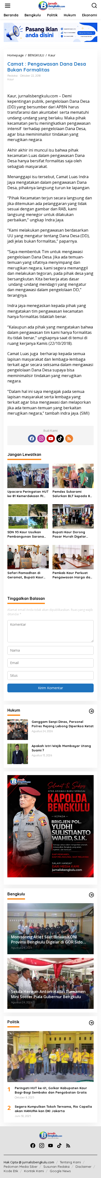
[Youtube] (51, 438)
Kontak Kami (34, 1171)
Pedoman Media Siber (21, 1166)
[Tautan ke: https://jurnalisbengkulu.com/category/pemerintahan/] (91, 895)
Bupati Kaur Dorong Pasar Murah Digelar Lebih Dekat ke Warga (70, 534)
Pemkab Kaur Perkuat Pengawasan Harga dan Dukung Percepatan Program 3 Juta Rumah (72, 575)
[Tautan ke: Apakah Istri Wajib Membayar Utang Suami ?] (17, 753)
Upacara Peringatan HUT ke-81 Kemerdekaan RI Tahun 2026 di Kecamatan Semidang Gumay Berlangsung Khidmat (28, 494)
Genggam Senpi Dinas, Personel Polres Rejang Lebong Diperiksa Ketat (63, 724)
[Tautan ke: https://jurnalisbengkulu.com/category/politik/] (91, 1023)
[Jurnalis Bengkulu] (51, 5)
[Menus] (8, 5)
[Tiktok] (60, 438)
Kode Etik (11, 1171)
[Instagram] (41, 438)
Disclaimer (83, 1166)
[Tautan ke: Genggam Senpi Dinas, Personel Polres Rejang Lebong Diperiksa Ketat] (17, 729)
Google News (60, 1171)
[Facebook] (32, 438)
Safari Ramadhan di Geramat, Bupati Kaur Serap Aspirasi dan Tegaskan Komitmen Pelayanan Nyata (25, 575)
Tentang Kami (70, 1162)
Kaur (10, 79)
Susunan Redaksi (56, 1166)
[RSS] (69, 438)
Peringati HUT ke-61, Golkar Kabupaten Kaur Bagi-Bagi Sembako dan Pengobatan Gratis (51, 1090)
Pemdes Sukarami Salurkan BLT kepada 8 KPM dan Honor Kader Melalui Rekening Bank (71, 494)
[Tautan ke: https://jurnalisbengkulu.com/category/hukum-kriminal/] (91, 711)
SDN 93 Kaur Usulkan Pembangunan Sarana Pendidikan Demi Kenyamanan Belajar (25, 534)
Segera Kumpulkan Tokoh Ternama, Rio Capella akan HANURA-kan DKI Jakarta (53, 1109)
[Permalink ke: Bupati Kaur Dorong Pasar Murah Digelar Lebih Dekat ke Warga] (73, 516)
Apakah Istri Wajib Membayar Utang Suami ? (61, 748)
